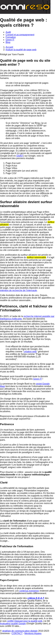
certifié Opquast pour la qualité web (24, 621)
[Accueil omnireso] (25, 13)
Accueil (9, 47)
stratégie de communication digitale (20, 631)
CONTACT (17, 633)
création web (30, 351)
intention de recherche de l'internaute (18, 290)
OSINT (19, 156)
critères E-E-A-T (35, 598)
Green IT (37, 379)
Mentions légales (32, 633)
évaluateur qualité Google (13, 623)
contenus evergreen (29, 591)
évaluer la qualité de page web (21, 49)
